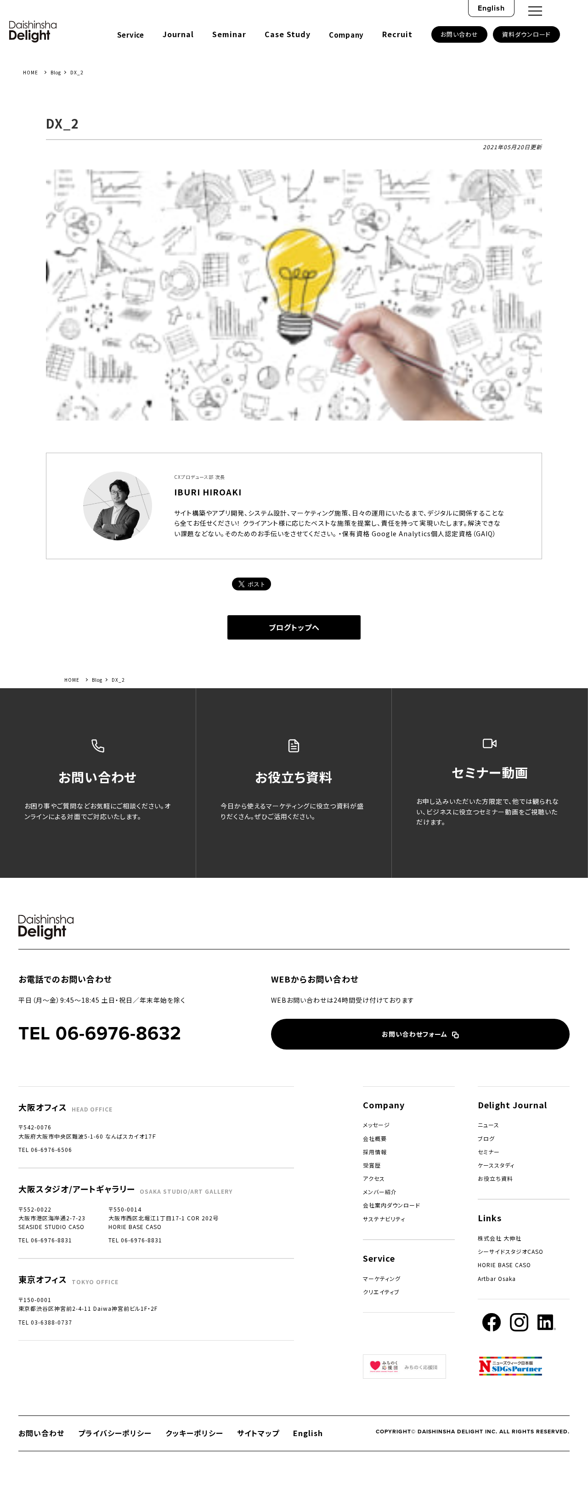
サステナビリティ (384, 1219)
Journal (178, 33)
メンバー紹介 (380, 1192)
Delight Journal (512, 1105)
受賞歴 (372, 1165)
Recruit (397, 33)
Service (130, 34)
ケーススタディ (496, 1165)
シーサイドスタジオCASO (510, 1251)
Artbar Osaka (497, 1278)
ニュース (488, 1125)
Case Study (288, 33)
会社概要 (375, 1138)
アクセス (374, 1178)
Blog (56, 72)
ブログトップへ (294, 627)
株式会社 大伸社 (499, 1238)
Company (346, 34)
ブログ (486, 1138)
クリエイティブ (381, 1292)
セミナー (489, 1152)
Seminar (229, 33)
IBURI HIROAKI (208, 492)
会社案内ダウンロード (391, 1205)
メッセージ (376, 1125)
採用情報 (375, 1152)
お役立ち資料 (495, 1178)
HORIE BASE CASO (504, 1265)
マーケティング (382, 1278)
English (491, 8)
